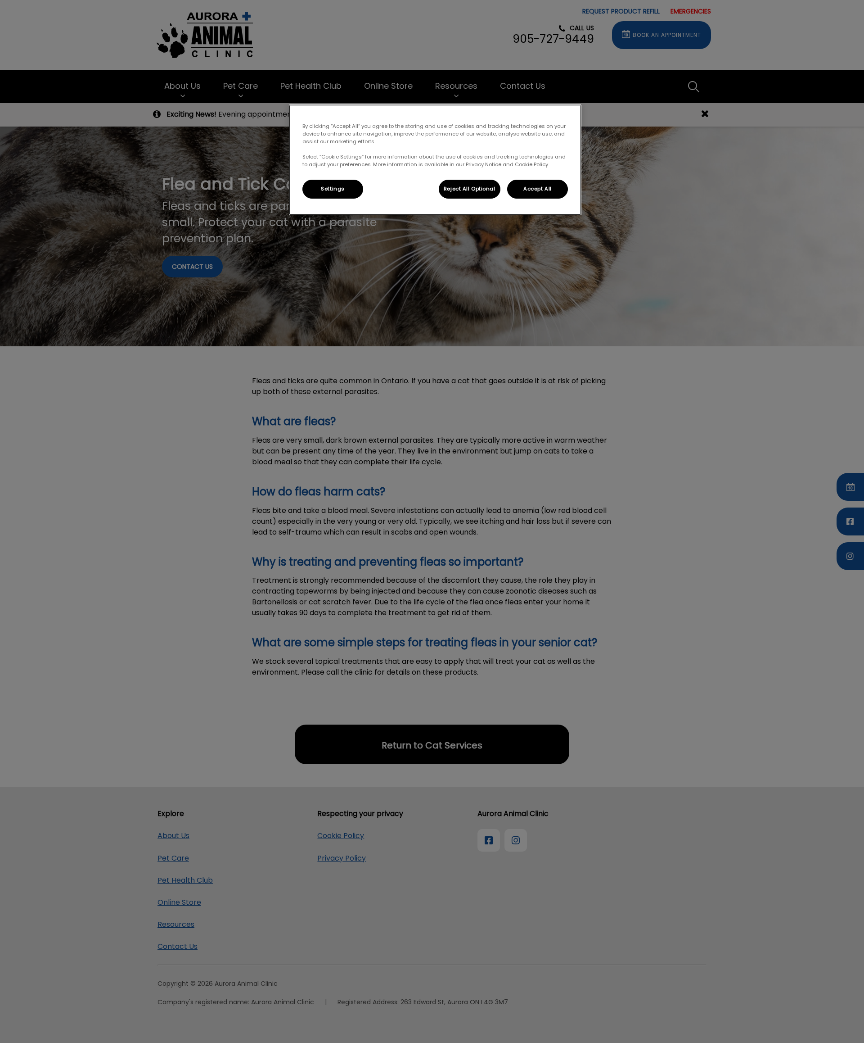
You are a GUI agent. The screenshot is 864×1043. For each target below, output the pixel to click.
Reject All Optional (469, 188)
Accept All (537, 188)
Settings (333, 188)
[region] (435, 159)
